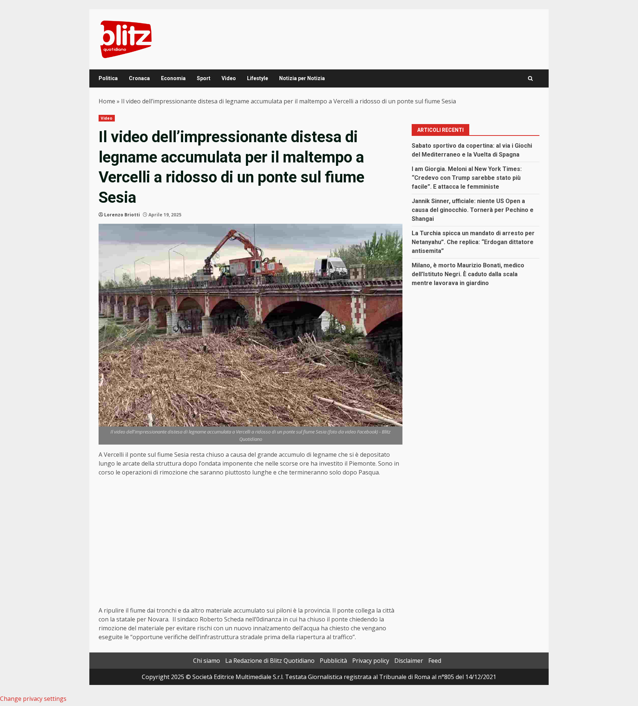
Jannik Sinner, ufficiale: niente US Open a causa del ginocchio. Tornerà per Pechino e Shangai (473, 210)
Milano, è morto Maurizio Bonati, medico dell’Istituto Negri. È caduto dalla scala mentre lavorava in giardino (468, 274)
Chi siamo (206, 661)
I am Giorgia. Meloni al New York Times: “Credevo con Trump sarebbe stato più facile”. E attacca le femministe (467, 177)
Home (107, 101)
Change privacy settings (33, 699)
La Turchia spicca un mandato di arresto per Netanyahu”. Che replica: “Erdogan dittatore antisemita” (473, 242)
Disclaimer (408, 661)
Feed (434, 661)
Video (229, 78)
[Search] (530, 78)
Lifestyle (257, 78)
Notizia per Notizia (302, 78)
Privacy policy (370, 661)
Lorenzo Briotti (122, 215)
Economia (173, 78)
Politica (108, 78)
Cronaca (139, 78)
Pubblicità (333, 661)
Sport (203, 78)
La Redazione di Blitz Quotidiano (270, 661)
